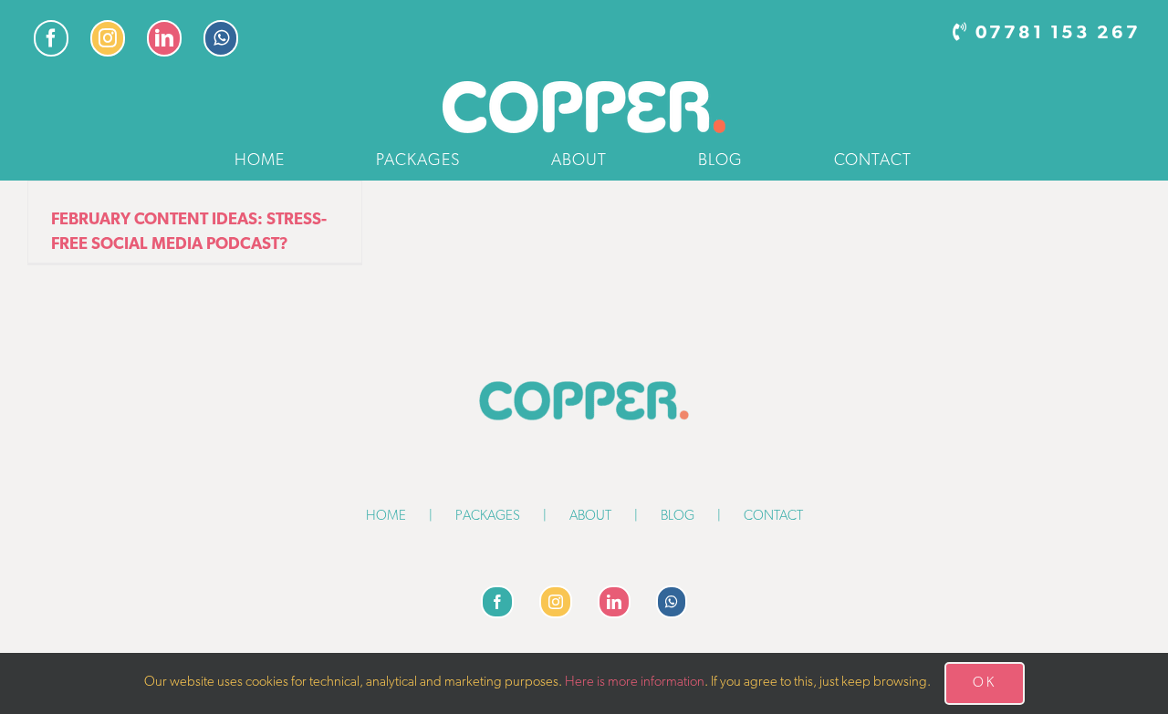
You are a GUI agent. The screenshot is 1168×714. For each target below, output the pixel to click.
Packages (487, 516)
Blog (677, 516)
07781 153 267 (1058, 34)
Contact (773, 516)
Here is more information (634, 682)
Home (386, 516)
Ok (984, 683)
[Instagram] (555, 601)
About (590, 516)
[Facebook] (497, 601)
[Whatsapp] (671, 601)
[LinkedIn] (614, 601)
